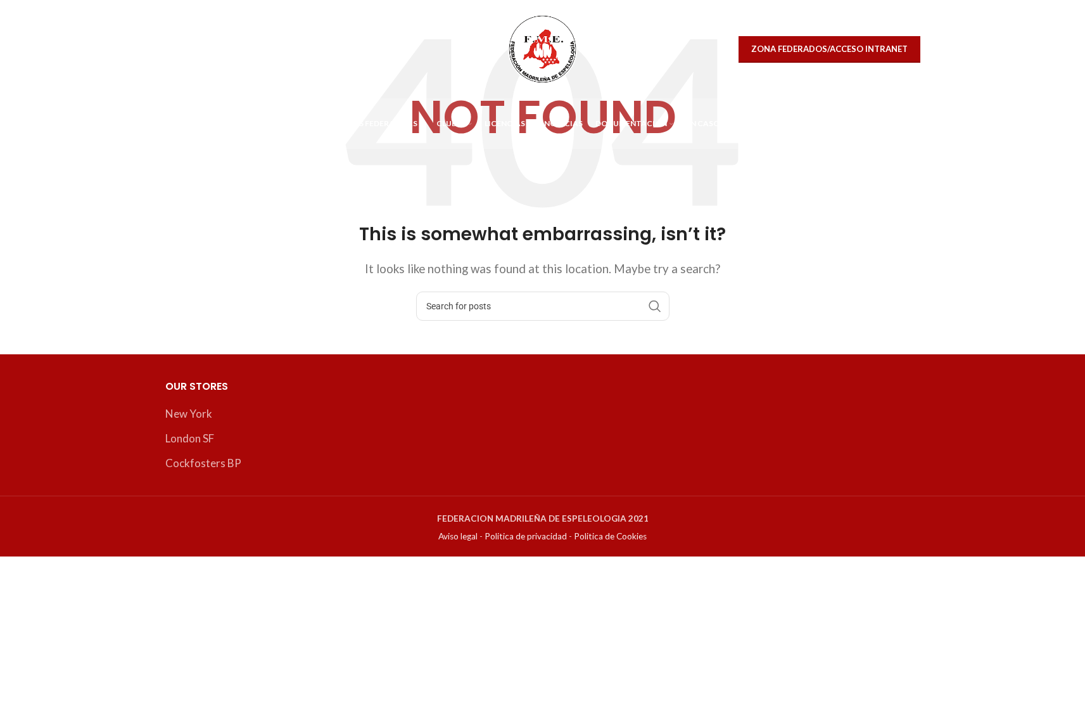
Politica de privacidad (526, 536)
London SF (189, 438)
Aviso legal (458, 536)
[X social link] (179, 49)
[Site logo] (542, 48)
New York (188, 413)
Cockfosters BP (203, 463)
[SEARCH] (654, 306)
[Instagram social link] (206, 49)
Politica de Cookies (610, 536)
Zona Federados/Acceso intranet (829, 49)
